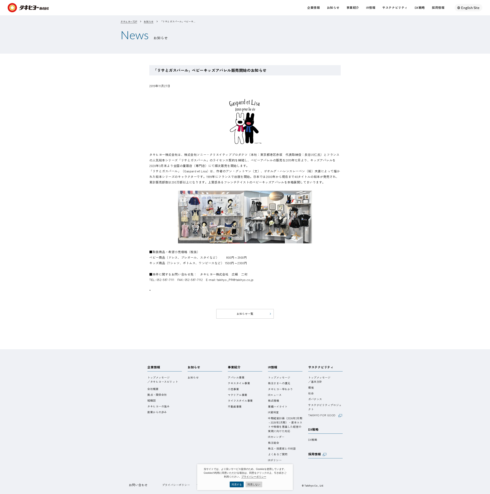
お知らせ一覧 (245, 314)
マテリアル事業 (237, 395)
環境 (311, 387)
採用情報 (438, 7)
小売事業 (233, 389)
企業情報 (313, 7)
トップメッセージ (279, 377)
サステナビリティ (395, 7)
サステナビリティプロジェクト (325, 407)
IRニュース (275, 395)
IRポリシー (275, 460)
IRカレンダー (276, 437)
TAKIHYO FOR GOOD (323, 415)
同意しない (253, 484)
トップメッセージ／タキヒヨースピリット (162, 379)
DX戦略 (420, 7)
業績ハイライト (277, 406)
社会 (311, 393)
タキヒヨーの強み (158, 406)
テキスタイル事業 (239, 383)
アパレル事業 (236, 377)
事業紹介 (352, 7)
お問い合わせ (138, 485)
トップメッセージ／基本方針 (319, 379)
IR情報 (370, 7)
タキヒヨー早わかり (280, 389)
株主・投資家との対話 (282, 448)
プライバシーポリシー (176, 485)
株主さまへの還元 (279, 383)
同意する (237, 484)
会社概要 (152, 389)
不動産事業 (235, 406)
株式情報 (273, 400)
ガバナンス (315, 399)
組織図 (151, 400)
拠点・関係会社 (157, 395)
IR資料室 (273, 412)
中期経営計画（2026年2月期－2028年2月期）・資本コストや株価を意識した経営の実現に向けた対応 (285, 424)
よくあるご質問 (277, 454)
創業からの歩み (157, 412)
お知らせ (333, 7)
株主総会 (273, 443)
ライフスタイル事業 (240, 400)
